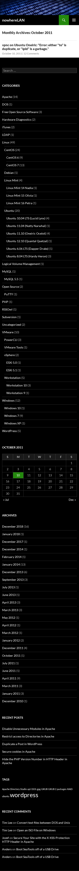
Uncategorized (11, 324)
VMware (7, 332)
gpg (39, 789)
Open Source (10, 286)
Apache (7, 97)
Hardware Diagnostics (16, 119)
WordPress (9, 431)
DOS (5, 104)
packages (62, 789)
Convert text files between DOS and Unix (43, 822)
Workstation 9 (15, 393)
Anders (7, 849)
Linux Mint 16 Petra (19, 203)
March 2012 (10, 633)
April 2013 (9, 602)
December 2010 (12, 701)
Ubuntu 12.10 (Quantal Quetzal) (27, 241)
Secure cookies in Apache (18, 751)
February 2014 (11, 557)
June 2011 (9, 670)
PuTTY (8, 294)
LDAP (6, 134)
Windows (8, 400)
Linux (5, 142)
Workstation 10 (16, 385)
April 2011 (9, 678)
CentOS (9, 150)
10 (18, 475)
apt (29, 789)
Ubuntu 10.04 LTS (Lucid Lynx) (25, 218)
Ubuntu (9, 210)
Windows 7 (11, 415)
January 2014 (11, 564)
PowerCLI (10, 340)
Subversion (9, 317)
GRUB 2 (52, 789)
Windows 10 (12, 408)
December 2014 (12, 549)
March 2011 (10, 686)
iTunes (6, 127)
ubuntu (5, 796)
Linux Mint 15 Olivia (19, 195)
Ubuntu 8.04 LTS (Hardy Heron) (26, 256)
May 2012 (8, 617)
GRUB (44, 789)
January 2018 (11, 534)
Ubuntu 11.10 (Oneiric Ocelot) (26, 233)
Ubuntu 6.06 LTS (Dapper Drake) (27, 248)
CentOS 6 (12, 157)
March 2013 (10, 610)
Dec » (72, 499)
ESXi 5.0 (11, 362)
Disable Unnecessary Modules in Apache (28, 729)
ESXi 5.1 (11, 370)
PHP (5, 302)
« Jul (6, 499)
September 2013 (13, 579)
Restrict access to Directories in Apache (28, 736)
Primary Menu (74, 20)
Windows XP (12, 423)
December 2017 (12, 541)
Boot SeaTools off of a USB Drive (37, 849)
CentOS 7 (12, 165)
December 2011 (12, 648)
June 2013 (9, 595)
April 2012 (9, 625)
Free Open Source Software (20, 112)
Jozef (5, 838)
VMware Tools (13, 347)
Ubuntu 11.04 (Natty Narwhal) (26, 226)
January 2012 (11, 640)
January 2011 (11, 693)
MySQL (7, 271)
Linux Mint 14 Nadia (19, 188)
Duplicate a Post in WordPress (22, 744)
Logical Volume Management (21, 264)
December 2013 (12, 572)
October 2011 (11, 655)
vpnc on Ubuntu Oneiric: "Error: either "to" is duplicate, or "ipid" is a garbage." (34, 47)
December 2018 (12, 526)
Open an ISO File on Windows (36, 830)
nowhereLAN (13, 20)
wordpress (24, 794)
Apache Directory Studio (14, 789)
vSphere (9, 355)
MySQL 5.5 (11, 279)
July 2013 (8, 587)
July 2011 (8, 663)
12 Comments (31, 53)
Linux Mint (11, 180)
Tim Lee (7, 822)
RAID (69, 789)
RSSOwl (7, 309)
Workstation (12, 377)
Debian (9, 172)
